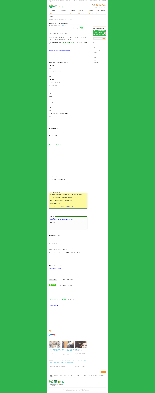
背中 (60, 362)
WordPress (72, 390)
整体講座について (96, 62)
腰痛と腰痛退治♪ (78, 349)
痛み (56, 362)
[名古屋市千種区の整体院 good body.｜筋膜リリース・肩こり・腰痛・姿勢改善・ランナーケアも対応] (56, 6)
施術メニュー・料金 (97, 50)
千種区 (64, 360)
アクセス (95, 60)
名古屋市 (67, 360)
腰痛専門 (72, 375)
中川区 (60, 360)
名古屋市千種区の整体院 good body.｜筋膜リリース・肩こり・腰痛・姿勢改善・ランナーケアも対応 (76, 389)
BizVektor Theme (77, 390)
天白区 (73, 360)
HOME (50, 19)
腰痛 (67, 362)
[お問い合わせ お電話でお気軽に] (99, 35)
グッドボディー (56, 360)
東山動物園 (53, 362)
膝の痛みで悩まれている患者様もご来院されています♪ (58, 366)
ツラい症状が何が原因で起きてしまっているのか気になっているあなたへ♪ (55, 350)
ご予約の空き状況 (56, 19)
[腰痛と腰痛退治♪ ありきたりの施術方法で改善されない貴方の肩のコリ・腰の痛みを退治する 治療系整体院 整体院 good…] (81, 344)
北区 (62, 360)
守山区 (75, 360)
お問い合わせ (96, 47)
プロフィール (96, 55)
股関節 (58, 362)
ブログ (95, 57)
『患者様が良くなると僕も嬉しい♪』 (81, 366)
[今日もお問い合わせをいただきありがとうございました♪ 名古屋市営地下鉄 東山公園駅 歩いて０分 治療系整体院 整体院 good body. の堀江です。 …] (68, 344)
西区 (69, 362)
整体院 (78, 360)
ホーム (95, 45)
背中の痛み (63, 362)
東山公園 (83, 360)
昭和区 (80, 360)
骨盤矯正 (71, 362)
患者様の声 (95, 52)
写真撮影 (51, 376)
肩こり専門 (67, 375)
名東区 (70, 360)
